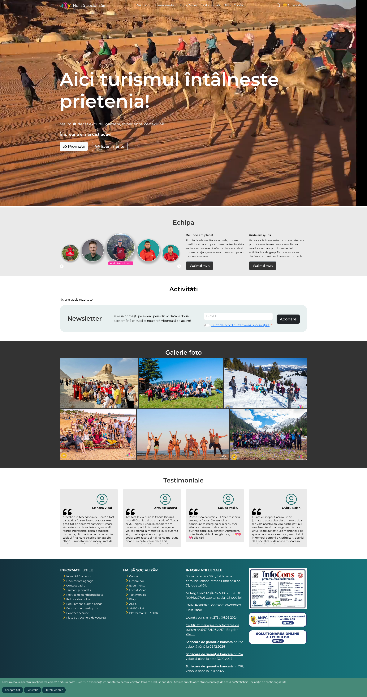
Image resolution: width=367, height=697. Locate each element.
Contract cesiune (77, 613)
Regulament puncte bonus (84, 604)
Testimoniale (211, 5)
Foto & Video (137, 590)
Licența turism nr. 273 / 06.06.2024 (212, 617)
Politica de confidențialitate (84, 594)
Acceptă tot (12, 690)
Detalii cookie (54, 690)
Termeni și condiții (78, 590)
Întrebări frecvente (78, 576)
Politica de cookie (78, 599)
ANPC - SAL (137, 608)
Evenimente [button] (164, 5)
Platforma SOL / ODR (143, 613)
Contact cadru (75, 585)
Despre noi (144, 5)
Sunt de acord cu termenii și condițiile (240, 325)
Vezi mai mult (199, 265)
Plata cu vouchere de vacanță (86, 617)
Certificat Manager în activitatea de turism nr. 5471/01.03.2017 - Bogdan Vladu (212, 629)
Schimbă (32, 690)
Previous (62, 266)
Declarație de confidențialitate (267, 681)
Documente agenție (79, 581)
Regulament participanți (82, 608)
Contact (240, 5)
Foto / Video (189, 5)
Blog (227, 5)
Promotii (76, 146)
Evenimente (112, 146)
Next (179, 266)
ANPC (133, 604)
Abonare (288, 319)
